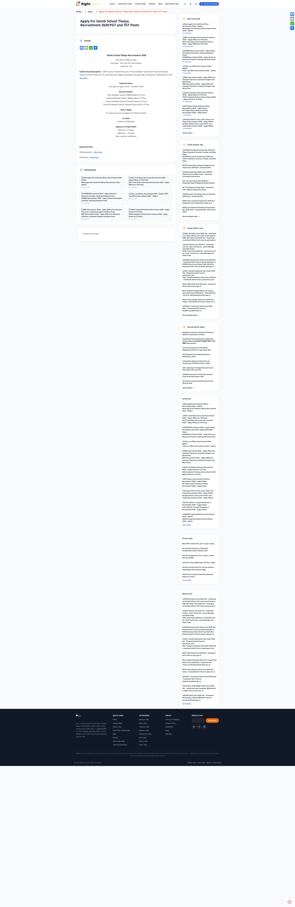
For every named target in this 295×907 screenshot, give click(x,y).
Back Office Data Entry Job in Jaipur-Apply (198, 544)
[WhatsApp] (292, 23)
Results (152, 4)
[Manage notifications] (289, 902)
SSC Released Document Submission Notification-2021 (196, 355)
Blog (160, 4)
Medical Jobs (144, 719)
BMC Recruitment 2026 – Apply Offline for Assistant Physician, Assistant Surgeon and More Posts (100, 215)
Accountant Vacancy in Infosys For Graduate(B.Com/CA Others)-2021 (195, 549)
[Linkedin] (204, 727)
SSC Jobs (142, 738)
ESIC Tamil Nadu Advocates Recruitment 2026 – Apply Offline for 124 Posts (149, 183)
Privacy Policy (170, 723)
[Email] (292, 19)
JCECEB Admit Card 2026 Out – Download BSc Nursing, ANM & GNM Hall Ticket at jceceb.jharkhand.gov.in (198, 697)
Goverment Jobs (145, 734)
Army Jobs (143, 745)
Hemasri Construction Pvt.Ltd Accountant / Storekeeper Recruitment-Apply (198, 568)
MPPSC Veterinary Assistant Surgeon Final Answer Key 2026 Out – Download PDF (198, 166)
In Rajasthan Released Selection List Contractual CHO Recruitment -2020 (196, 362)
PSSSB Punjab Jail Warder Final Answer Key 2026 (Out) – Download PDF (198, 195)
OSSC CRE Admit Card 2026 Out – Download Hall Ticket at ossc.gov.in (199, 285)
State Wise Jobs (172, 4)
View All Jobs (187, 133)
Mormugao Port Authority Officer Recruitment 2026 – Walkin (101, 183)
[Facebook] (194, 727)
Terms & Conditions (120, 745)
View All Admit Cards (189, 315)
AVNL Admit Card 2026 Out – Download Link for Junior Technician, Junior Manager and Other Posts (199, 253)
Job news (83, 78)
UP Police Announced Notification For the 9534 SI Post (197, 382)
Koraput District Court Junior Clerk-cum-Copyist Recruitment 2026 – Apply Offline (197, 125)
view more (186, 525)
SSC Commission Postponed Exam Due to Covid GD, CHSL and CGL (197, 369)
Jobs (90, 11)
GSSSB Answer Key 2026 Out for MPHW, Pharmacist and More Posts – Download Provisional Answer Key (197, 174)
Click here (98, 152)
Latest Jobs (117, 727)
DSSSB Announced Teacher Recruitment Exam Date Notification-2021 (197, 375)
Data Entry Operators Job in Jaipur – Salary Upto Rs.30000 (198, 557)
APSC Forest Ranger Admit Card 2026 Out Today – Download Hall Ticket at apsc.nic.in (198, 301)
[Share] (292, 28)
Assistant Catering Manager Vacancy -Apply (198, 562)
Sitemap (168, 734)
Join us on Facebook (210, 4)
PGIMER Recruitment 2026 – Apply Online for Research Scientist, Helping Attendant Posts (101, 199)
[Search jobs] (185, 4)
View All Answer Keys (190, 216)
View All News (187, 388)
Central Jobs (191, 763)
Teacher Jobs (144, 727)
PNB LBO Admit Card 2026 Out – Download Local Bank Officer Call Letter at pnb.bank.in (199, 239)
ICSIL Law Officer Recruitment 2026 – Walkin (148, 195)
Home (112, 4)
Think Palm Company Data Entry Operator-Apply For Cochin (198, 575)
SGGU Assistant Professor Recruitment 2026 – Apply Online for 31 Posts (148, 215)
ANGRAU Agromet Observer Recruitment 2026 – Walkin (197, 520)
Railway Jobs (144, 730)
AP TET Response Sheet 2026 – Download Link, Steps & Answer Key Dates (198, 189)
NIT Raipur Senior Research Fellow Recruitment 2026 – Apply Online (195, 112)
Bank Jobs (143, 723)
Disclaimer (169, 727)
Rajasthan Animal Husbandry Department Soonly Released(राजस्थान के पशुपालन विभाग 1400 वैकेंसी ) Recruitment (198, 341)
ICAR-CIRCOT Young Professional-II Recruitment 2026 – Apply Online (195, 508)
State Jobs (201, 763)
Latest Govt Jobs (125, 4)
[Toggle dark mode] (190, 4)
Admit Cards (217, 763)
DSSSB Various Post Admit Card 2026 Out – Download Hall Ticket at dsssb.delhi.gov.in (198, 265)
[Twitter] (199, 727)
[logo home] (87, 4)
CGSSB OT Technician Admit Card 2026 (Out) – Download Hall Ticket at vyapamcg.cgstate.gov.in (197, 308)
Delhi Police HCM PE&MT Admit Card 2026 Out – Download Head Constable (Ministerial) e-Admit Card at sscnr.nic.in (199, 688)
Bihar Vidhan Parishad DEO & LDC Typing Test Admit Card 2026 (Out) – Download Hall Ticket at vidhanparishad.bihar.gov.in (198, 293)
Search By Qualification (121, 730)
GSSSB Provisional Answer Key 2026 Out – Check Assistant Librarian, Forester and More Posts (199, 159)
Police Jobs (143, 741)
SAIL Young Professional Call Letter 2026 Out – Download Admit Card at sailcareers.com (199, 278)
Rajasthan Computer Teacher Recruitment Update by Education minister (198, 333)
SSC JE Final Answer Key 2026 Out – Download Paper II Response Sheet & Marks (198, 182)
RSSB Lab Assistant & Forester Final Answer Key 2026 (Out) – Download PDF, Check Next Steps (199, 210)
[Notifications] (196, 4)
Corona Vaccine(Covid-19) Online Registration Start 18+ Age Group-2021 (196, 349)
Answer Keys (140, 4)
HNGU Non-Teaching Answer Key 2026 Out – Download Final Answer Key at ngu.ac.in (198, 202)
